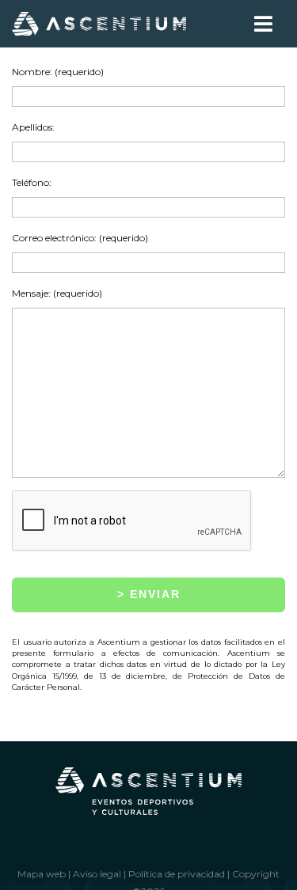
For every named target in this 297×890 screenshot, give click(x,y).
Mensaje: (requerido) (57, 293)
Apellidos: (33, 127)
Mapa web (41, 874)
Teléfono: (31, 182)
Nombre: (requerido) (58, 72)
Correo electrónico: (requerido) (80, 238)
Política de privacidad (176, 874)
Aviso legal (97, 874)
